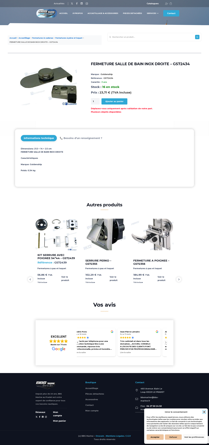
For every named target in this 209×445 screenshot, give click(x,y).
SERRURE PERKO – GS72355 (98, 262)
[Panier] (170, 3)
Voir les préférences (194, 437)
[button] (204, 412)
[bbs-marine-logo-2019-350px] (47, 13)
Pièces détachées (94, 394)
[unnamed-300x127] (46, 385)
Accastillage (91, 388)
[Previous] (30, 279)
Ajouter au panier (114, 101)
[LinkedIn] (82, 3)
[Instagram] (87, 3)
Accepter (155, 437)
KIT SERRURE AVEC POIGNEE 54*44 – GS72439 (56, 256)
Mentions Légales (115, 436)
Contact (89, 405)
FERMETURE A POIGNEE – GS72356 (151, 262)
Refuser (173, 437)
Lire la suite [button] (85, 352)
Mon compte (92, 411)
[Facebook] (77, 3)
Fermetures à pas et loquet (51, 268)
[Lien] (166, 3)
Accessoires (91, 399)
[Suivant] (178, 279)
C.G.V (128, 436)
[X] (72, 3)
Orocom (100, 436)
